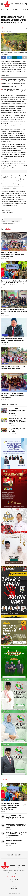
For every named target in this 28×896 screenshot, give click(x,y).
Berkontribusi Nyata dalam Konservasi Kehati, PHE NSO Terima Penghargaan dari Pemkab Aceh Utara (13, 85)
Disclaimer (14, 888)
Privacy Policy (14, 886)
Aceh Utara (16, 9)
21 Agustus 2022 (16, 28)
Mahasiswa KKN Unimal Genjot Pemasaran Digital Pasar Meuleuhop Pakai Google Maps (16, 842)
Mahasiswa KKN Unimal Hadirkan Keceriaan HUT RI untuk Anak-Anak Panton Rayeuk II (12, 395)
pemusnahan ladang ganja (8, 223)
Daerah (6, 14)
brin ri (8, 221)
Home (2, 14)
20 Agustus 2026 (5, 315)
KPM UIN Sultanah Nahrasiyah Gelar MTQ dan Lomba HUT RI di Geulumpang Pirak (14, 311)
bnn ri (3, 221)
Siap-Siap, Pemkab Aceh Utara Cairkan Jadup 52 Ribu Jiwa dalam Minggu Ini (12, 340)
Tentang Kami (14, 879)
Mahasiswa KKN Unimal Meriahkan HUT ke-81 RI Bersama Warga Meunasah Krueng (16, 826)
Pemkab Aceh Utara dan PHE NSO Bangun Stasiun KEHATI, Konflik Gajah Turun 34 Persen (10, 806)
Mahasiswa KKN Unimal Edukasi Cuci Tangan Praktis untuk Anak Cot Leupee (18, 430)
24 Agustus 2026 (12, 433)
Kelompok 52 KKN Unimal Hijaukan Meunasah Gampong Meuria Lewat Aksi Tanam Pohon (15, 817)
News (2, 9)
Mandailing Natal (15, 221)
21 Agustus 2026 (5, 258)
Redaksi (8, 28)
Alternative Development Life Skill (13, 219)
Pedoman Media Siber (14, 884)
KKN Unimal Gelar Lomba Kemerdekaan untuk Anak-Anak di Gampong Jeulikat (12, 254)
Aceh (8, 9)
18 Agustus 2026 (5, 399)
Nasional (11, 14)
